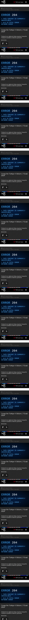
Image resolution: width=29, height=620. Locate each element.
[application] (14, 310)
